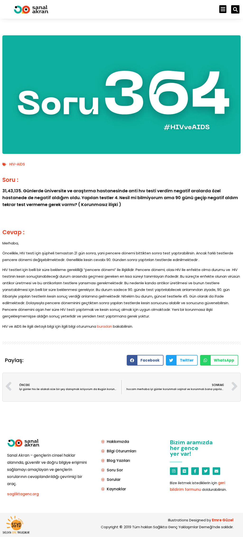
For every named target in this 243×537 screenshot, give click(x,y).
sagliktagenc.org (23, 493)
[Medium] (184, 471)
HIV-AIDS (17, 164)
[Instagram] (174, 471)
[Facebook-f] (195, 471)
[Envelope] (216, 471)
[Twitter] (206, 471)
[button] (222, 9)
